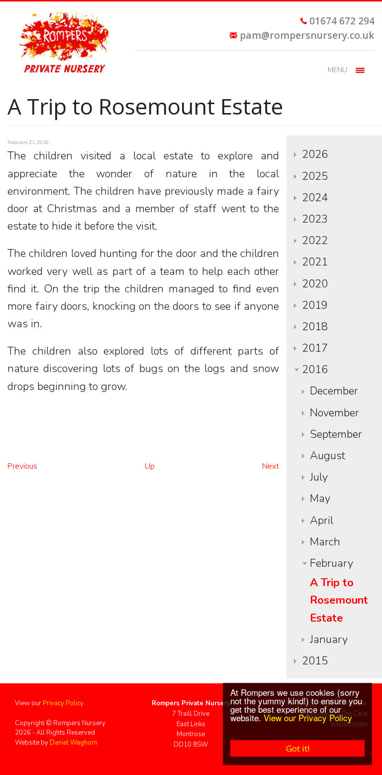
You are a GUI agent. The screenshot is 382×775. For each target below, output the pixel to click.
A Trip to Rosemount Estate (339, 600)
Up (150, 466)
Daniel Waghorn (73, 742)
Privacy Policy (63, 703)
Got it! (297, 748)
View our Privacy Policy (308, 717)
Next (270, 466)
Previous (22, 466)
